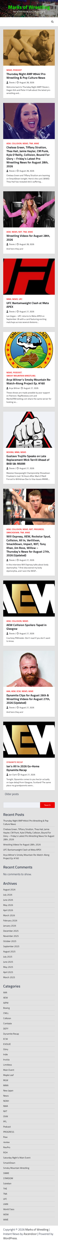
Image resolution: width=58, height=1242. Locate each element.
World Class (8, 1209)
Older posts (12, 794)
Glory (5, 1049)
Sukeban (7, 1183)
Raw (5, 1137)
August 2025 (9, 951)
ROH (5, 1152)
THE (5, 1188)
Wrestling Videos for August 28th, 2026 (28, 238)
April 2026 (8, 910)
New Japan (8, 1090)
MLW (5, 1080)
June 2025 (8, 961)
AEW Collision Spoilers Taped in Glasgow (26, 627)
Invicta (6, 1059)
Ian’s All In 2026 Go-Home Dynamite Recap (22, 768)
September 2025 (11, 946)
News (9, 70)
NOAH (6, 1100)
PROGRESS (39, 529)
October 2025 (9, 941)
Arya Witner (14, 388)
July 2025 (7, 956)
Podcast (17, 70)
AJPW (5, 1002)
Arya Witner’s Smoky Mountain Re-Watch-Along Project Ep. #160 (28, 381)
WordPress (10, 1238)
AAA (8, 691)
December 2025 (11, 930)
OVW (5, 1116)
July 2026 (7, 894)
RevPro (6, 1147)
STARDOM (8, 1178)
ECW (19, 691)
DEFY (5, 1028)
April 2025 (8, 972)
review (6, 1142)
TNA (31, 143)
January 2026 (9, 925)
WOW (6, 1214)
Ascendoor (30, 1234)
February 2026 (10, 920)
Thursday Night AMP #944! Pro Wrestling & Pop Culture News (26, 76)
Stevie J (12, 82)
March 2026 (9, 915)
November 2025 (11, 936)
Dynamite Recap (14, 762)
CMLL (6, 1013)
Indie (5, 1054)
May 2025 (8, 967)
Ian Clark (13, 774)
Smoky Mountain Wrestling (20, 376)
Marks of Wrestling (29, 7)
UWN (5, 1204)
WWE (36, 143)
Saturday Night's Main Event (16, 1157)
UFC (20, 299)
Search (47, 805)
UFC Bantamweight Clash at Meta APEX (27, 305)
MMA (8, 299)
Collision (17, 143)
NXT (20, 232)
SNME (6, 1173)
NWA (5, 1106)
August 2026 (9, 889)
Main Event (8, 1070)
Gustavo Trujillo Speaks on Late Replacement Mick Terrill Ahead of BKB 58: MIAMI (27, 460)
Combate (7, 1023)
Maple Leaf (8, 1075)
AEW (8, 143)
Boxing (10, 452)
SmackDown (12, 532)
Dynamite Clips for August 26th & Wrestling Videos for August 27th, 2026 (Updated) (28, 699)
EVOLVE (7, 1044)
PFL (5, 1121)
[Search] (52, 21)
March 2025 (9, 977)
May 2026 (8, 905)
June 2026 (8, 899)
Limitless (7, 1064)
